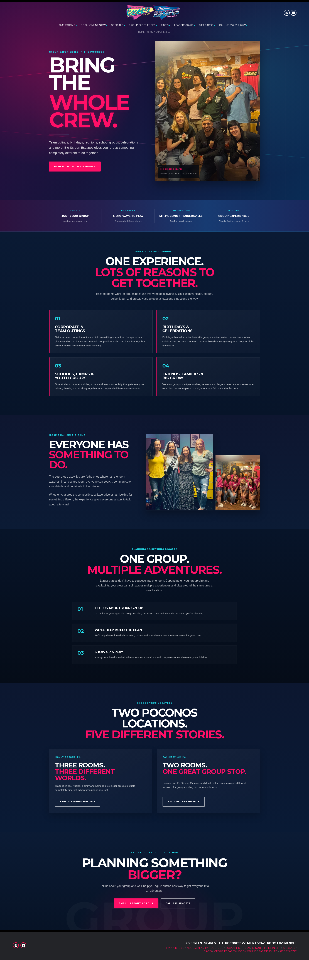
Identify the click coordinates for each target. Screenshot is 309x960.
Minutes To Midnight (266, 947)
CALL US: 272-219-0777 (232, 25)
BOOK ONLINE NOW (93, 25)
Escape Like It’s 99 (238, 947)
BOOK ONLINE (247, 951)
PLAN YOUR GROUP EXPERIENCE (74, 166)
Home (141, 32)
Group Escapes (225, 951)
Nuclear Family (197, 947)
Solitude (217, 947)
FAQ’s (165, 25)
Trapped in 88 (175, 947)
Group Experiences (142, 25)
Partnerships (268, 951)
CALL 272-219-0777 (178, 903)
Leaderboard (183, 25)
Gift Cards (206, 25)
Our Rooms (67, 25)
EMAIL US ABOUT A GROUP (136, 903)
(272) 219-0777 (288, 951)
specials (117, 25)
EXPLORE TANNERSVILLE (184, 801)
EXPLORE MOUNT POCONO (77, 801)
